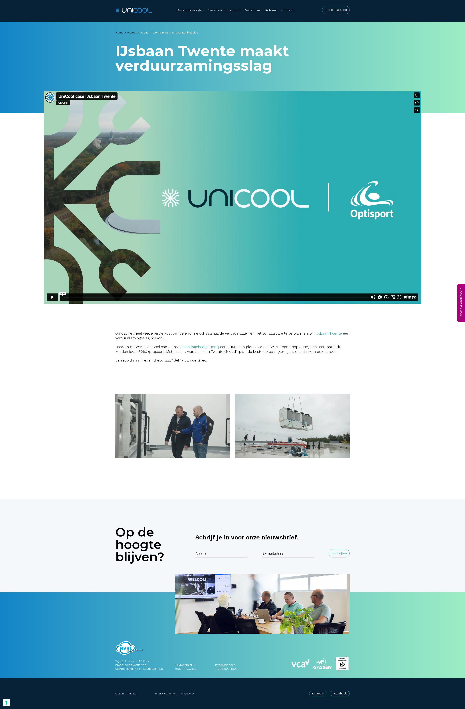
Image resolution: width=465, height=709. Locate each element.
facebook (340, 693)
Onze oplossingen (190, 10)
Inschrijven (339, 553)
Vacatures (252, 10)
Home (119, 32)
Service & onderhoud (224, 10)
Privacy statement (166, 693)
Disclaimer (187, 693)
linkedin (318, 693)
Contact (287, 10)
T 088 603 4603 (336, 10)
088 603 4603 (227, 668)
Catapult (130, 693)
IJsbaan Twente (328, 333)
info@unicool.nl (225, 665)
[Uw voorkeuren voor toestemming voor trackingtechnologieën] (6, 702)
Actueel (271, 10)
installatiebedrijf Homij (200, 347)
